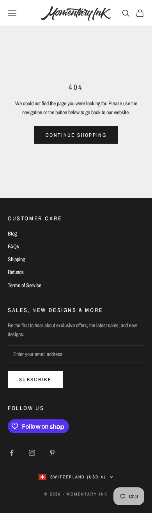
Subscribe (35, 379)
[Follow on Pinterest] (52, 453)
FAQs (13, 246)
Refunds (16, 272)
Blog (12, 233)
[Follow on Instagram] (32, 453)
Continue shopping (76, 135)
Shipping (16, 259)
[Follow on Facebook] (12, 453)
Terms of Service (24, 285)
